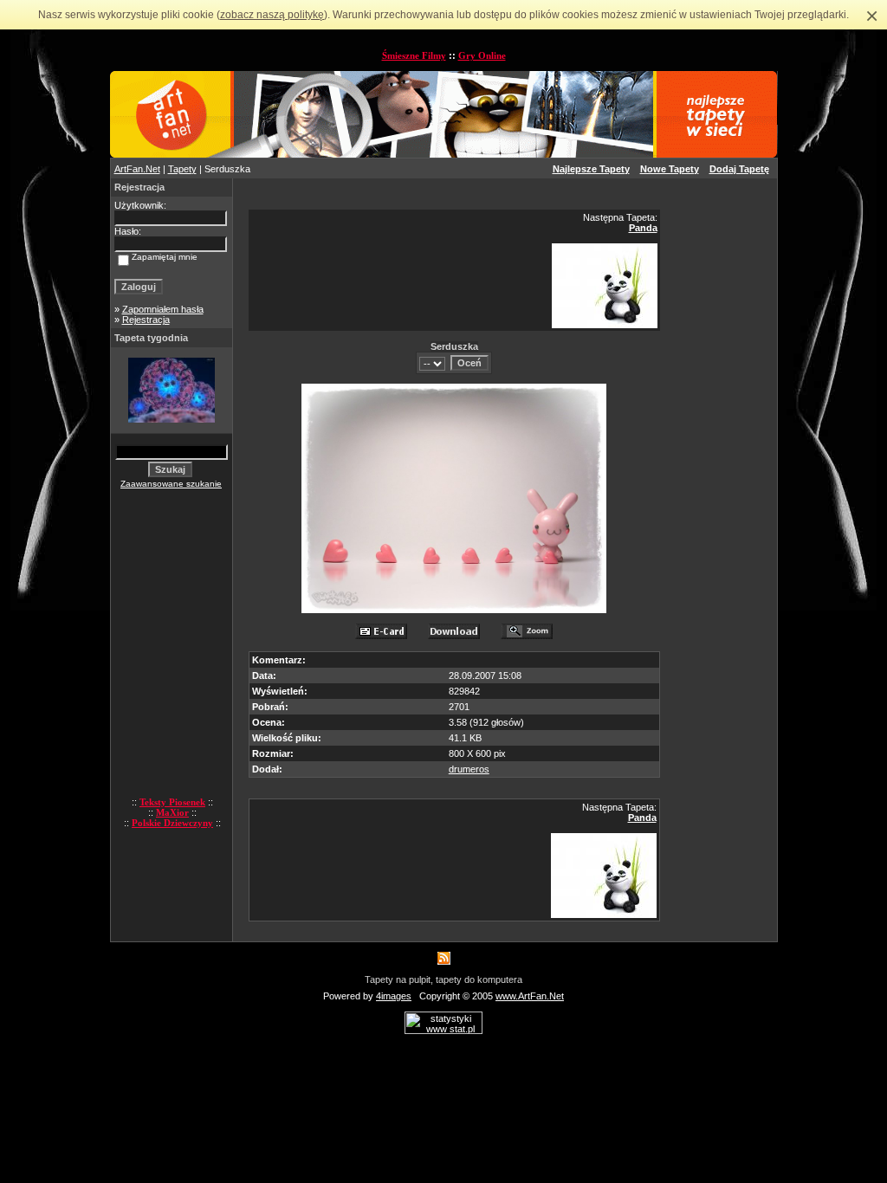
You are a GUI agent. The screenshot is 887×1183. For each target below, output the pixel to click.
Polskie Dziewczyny (172, 823)
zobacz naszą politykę (272, 15)
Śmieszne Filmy (414, 55)
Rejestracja (146, 319)
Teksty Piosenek (172, 802)
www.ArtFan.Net (529, 996)
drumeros (469, 769)
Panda (643, 228)
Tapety (182, 169)
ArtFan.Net (137, 169)
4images (393, 996)
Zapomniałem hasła (163, 309)
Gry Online (482, 55)
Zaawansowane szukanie (171, 483)
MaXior (172, 812)
